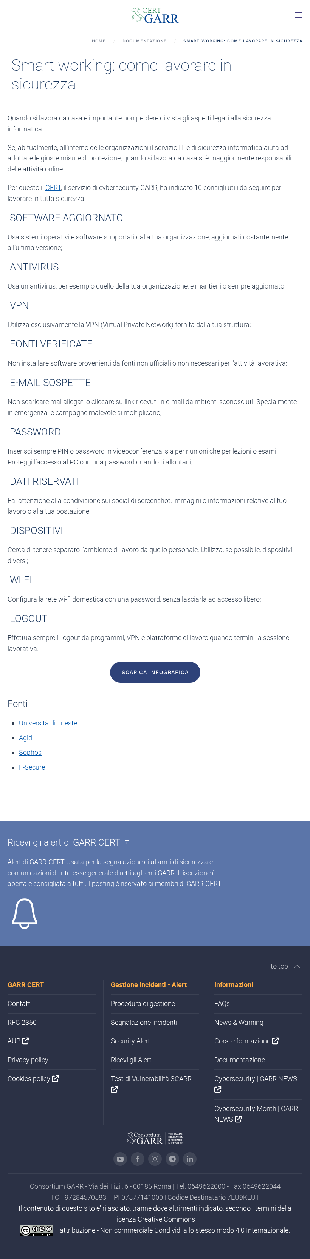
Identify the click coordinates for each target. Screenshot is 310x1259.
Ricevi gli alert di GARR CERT (65, 842)
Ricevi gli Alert (131, 1060)
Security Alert (130, 1041)
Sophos (30, 752)
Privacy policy (28, 1060)
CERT (53, 187)
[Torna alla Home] (155, 15)
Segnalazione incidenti (144, 1022)
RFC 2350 (22, 1022)
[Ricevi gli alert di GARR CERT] (25, 913)
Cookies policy (30, 1079)
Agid (25, 738)
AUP (15, 1041)
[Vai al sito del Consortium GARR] (155, 1138)
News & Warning (239, 1022)
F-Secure (32, 767)
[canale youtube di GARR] (120, 1159)
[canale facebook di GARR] (137, 1159)
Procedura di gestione (143, 1004)
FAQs (222, 1004)
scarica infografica (155, 672)
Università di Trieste (48, 723)
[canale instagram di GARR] (155, 1159)
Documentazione (239, 1060)
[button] (298, 15)
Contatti (20, 1004)
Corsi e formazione (243, 1041)
